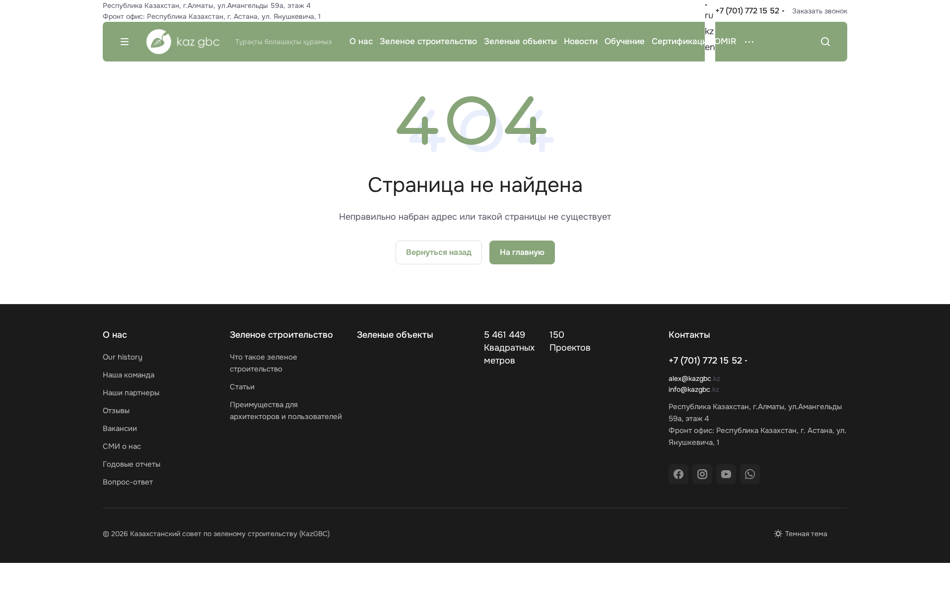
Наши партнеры (131, 393)
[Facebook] (678, 474)
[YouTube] (726, 474)
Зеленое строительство (281, 334)
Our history (122, 357)
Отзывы (116, 411)
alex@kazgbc (690, 378)
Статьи (242, 387)
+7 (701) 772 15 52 (747, 10)
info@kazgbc (689, 389)
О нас (115, 334)
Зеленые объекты (395, 334)
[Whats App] (750, 474)
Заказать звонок (819, 10)
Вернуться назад (439, 252)
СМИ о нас (122, 446)
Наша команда (128, 375)
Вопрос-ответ (128, 482)
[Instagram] (702, 474)
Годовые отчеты (131, 464)
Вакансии (120, 428)
